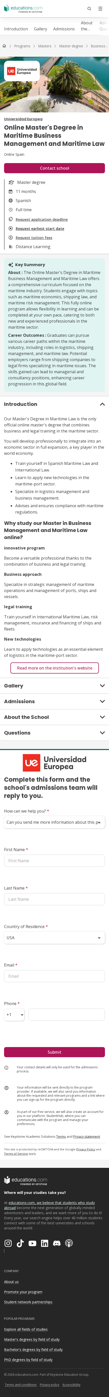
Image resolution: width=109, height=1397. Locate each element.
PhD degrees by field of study (28, 1359)
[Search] (89, 8)
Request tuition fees (34, 237)
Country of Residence (26, 926)
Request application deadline (42, 219)
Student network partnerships (28, 1302)
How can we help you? (26, 811)
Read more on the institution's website (54, 668)
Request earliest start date (40, 228)
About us (11, 1281)
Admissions (64, 29)
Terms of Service (16, 1153)
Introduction (16, 29)
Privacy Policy (85, 1149)
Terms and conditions (21, 1385)
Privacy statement (86, 1136)
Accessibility (71, 1385)
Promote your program (23, 1291)
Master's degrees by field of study (32, 1339)
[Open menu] (100, 8)
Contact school (54, 168)
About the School (87, 26)
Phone (12, 1003)
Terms (61, 1136)
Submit (54, 1052)
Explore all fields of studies (26, 1329)
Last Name (16, 888)
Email (10, 965)
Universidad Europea (23, 119)
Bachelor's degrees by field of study (33, 1349)
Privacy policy (49, 1385)
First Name (16, 849)
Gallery (40, 29)
